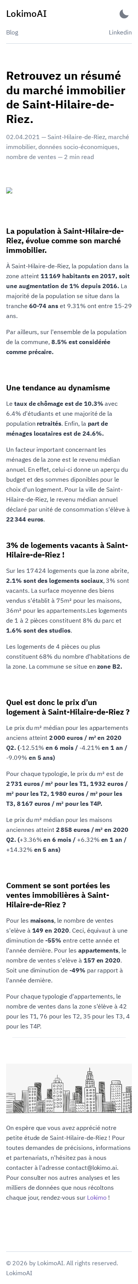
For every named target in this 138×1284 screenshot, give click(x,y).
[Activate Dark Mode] (124, 13)
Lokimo (97, 1197)
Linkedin (120, 32)
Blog (12, 32)
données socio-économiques (78, 147)
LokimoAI (19, 1273)
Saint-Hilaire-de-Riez (76, 137)
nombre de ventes (31, 157)
